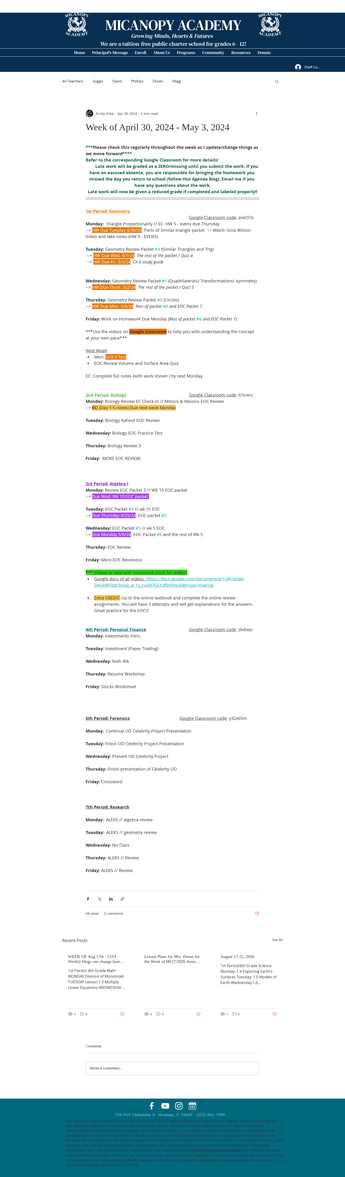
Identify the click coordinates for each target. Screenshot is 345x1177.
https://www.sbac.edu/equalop (218, 1150)
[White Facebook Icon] (152, 1106)
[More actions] (256, 113)
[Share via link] (122, 899)
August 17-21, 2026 (237, 956)
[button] (161, 52)
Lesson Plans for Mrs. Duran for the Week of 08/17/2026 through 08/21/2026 (172, 959)
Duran (158, 81)
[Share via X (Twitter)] (99, 899)
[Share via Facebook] (88, 899)
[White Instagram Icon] (179, 1106)
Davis (117, 81)
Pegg (176, 81)
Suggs (98, 81)
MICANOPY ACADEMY (173, 25)
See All (277, 940)
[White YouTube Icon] (165, 1106)
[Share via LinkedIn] (111, 899)
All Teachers (72, 81)
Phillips (137, 81)
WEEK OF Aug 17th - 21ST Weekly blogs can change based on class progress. (95, 959)
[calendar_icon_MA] (192, 1106)
